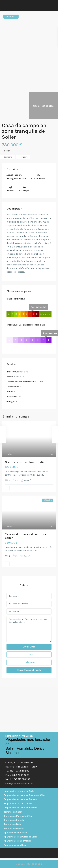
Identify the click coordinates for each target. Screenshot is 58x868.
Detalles (11, 364)
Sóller (7, 150)
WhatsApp (30, 662)
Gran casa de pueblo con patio (25, 462)
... (43, 475)
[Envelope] (11, 854)
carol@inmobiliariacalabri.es (19, 783)
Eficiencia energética (18, 291)
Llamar (30, 654)
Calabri (24, 585)
